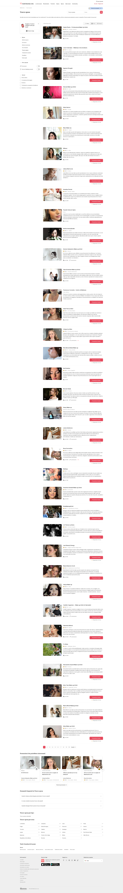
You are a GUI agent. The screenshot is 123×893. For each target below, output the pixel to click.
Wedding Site (22, 882)
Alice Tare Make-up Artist (70, 685)
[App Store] (45, 865)
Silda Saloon (66, 107)
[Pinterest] (69, 860)
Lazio (63, 823)
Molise (63, 835)
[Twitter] (66, 860)
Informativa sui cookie (24, 867)
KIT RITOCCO (24, 772)
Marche (85, 829)
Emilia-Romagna (44, 826)
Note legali (22, 861)
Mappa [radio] (100, 23)
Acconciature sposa (49, 849)
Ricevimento (46, 3)
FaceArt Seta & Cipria (69, 210)
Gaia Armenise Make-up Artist (71, 269)
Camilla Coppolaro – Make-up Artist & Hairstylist (77, 605)
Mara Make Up (67, 128)
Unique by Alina (67, 329)
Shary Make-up (67, 407)
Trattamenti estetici (26, 52)
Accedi (95, 3)
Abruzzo (43, 832)
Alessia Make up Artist (69, 87)
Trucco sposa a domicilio (25, 816)
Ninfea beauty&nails (69, 228)
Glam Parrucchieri (68, 308)
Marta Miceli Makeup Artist (70, 705)
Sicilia (84, 823)
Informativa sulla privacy (25, 865)
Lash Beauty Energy (69, 545)
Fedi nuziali (24, 58)
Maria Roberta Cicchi (69, 566)
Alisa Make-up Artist (69, 726)
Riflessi (65, 148)
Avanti (72, 747)
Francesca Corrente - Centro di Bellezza (74, 290)
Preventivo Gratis (96, 39)
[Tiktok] (77, 860)
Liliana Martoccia (68, 169)
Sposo (62, 3)
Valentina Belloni (68, 625)
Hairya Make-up (67, 584)
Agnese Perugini (67, 68)
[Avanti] (102, 769)
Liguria (21, 832)
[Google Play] (55, 865)
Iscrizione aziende (23, 874)
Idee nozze (68, 3)
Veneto (85, 826)
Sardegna (64, 829)
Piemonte (64, 826)
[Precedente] (20, 769)
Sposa (57, 3)
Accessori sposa (30, 849)
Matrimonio (22, 7)
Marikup (65, 469)
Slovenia (43, 838)
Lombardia (22, 823)
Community (75, 3)
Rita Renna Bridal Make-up (70, 348)
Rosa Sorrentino (67, 448)
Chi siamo (22, 876)
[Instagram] (72, 860)
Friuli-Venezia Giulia (87, 832)
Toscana (22, 829)
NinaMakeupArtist (68, 506)
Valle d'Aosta (86, 835)
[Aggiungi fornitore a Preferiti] (60, 28)
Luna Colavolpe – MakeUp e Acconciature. (75, 48)
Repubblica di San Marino (25, 838)
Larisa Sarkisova (67, 428)
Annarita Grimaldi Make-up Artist (72, 487)
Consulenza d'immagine (27, 80)
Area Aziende (100, 1)
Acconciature (25, 47)
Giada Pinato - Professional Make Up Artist (75, 27)
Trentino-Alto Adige (45, 835)
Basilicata (22, 835)
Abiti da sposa (25, 40)
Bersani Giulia (67, 389)
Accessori (24, 42)
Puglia (21, 826)
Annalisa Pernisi (67, 189)
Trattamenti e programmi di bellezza (30, 85)
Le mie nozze (39, 3)
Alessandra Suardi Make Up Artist (72, 664)
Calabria (43, 829)
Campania (43, 823)
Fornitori (53, 3)
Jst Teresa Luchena (68, 525)
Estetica (23, 82)
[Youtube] (75, 860)
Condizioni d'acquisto (24, 863)
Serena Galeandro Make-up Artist (72, 249)
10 (69, 747)
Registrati (100, 3)
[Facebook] (63, 860)
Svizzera (64, 838)
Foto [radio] (94, 23)
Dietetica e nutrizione (26, 88)
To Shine (65, 644)
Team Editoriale (23, 878)
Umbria (63, 832)
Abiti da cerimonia (26, 45)
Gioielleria (66, 849)
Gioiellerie (24, 55)
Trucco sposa (25, 50)
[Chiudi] (38, 23)
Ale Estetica (66, 368)
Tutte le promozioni (61, 785)
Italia (88, 860)
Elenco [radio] (87, 23)
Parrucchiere (24, 77)
